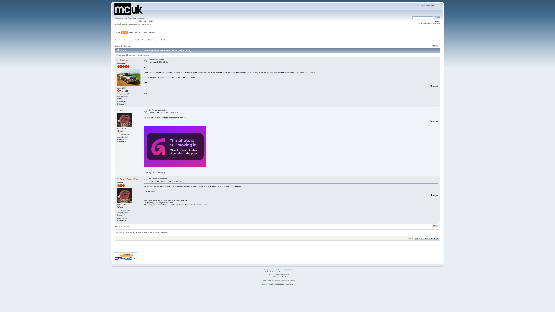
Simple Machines (287, 270)
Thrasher (124, 60)
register (141, 18)
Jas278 (123, 110)
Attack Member (122, 96)
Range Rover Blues (129, 179)
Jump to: (411, 238)
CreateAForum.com (285, 272)
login (134, 18)
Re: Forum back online (158, 110)
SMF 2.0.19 (268, 270)
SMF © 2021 (277, 270)
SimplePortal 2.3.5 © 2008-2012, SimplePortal (277, 284)
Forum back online (156, 60)
